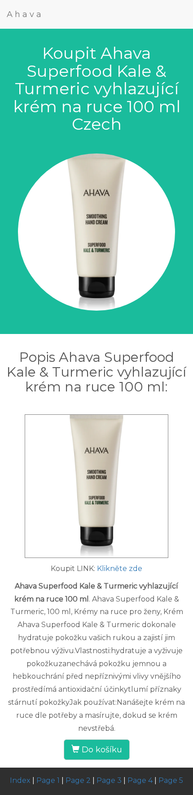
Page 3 (109, 780)
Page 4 (140, 780)
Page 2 (78, 780)
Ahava (25, 14)
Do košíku (100, 750)
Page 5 (170, 780)
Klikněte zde (119, 568)
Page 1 (48, 780)
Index (20, 780)
